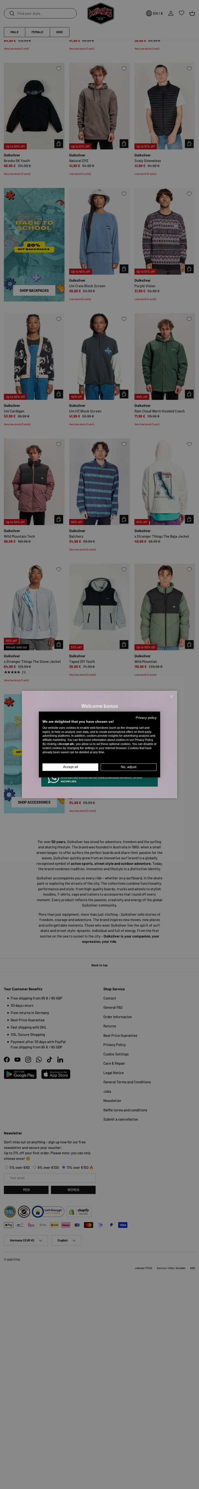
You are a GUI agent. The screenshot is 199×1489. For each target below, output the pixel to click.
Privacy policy (146, 718)
